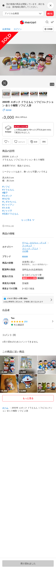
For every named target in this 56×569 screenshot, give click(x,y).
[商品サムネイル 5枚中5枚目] (43, 94)
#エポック (7, 195)
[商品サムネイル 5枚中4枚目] (34, 94)
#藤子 (5, 192)
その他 (25, 251)
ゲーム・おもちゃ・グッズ (34, 242)
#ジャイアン (8, 204)
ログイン (18, 29)
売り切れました (28, 563)
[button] (47, 22)
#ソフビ (6, 186)
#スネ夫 (6, 207)
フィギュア (27, 245)
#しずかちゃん (9, 201)
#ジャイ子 (7, 210)
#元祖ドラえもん (10, 213)
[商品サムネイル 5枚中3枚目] (25, 94)
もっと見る (28, 398)
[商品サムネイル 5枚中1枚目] (6, 94)
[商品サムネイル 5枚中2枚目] (15, 94)
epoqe (25, 256)
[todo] (52, 22)
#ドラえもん (8, 189)
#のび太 (6, 198)
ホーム (5, 407)
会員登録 (6, 29)
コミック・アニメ (30, 248)
